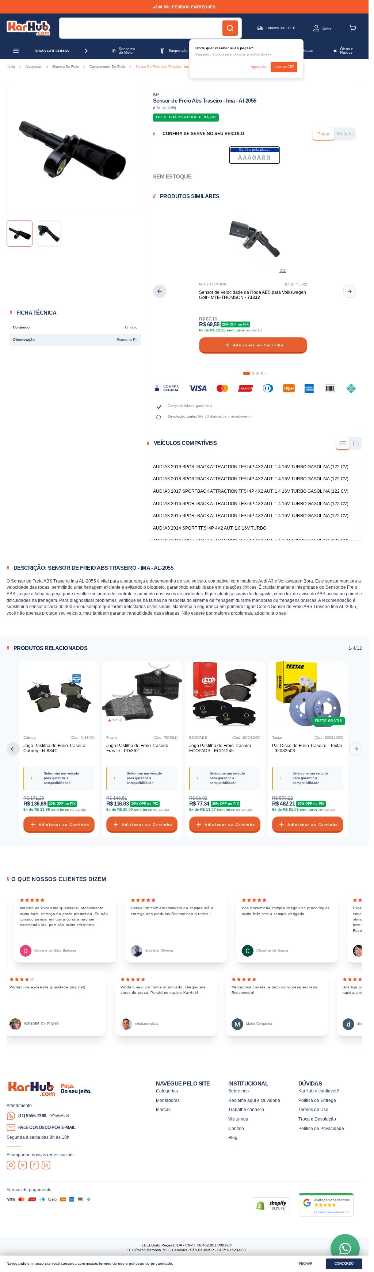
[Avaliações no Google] (326, 1205)
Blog (232, 1137)
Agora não (258, 67)
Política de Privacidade (321, 1128)
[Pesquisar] (230, 28)
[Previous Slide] (159, 291)
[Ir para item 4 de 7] (261, 373)
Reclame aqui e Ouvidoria (254, 1100)
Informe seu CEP (281, 28)
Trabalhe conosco (246, 1109)
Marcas (163, 1109)
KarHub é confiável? (318, 1090)
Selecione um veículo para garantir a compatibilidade (61, 778)
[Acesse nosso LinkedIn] (46, 1165)
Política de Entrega (317, 1100)
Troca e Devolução (317, 1119)
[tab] (323, 134)
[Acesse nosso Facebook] (34, 1165)
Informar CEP (284, 67)
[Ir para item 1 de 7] (246, 373)
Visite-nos (238, 1119)
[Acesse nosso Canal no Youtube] (22, 1165)
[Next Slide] (349, 291)
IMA (156, 94)
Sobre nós (238, 1090)
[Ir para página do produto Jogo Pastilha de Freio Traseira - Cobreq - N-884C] (59, 695)
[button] (316, 28)
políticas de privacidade (150, 1263)
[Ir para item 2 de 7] (253, 373)
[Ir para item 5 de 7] (265, 373)
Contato (236, 1128)
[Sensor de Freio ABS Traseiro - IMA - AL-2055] (20, 233)
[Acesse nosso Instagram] (11, 1165)
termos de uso (112, 1263)
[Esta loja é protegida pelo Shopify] (271, 1205)
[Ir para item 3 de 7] (257, 373)
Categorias (167, 1090)
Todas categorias (51, 51)
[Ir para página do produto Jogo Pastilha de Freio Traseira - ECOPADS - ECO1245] (225, 695)
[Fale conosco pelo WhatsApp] (345, 1248)
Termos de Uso (313, 1109)
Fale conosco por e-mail (47, 1127)
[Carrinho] (352, 28)
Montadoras (168, 1100)
